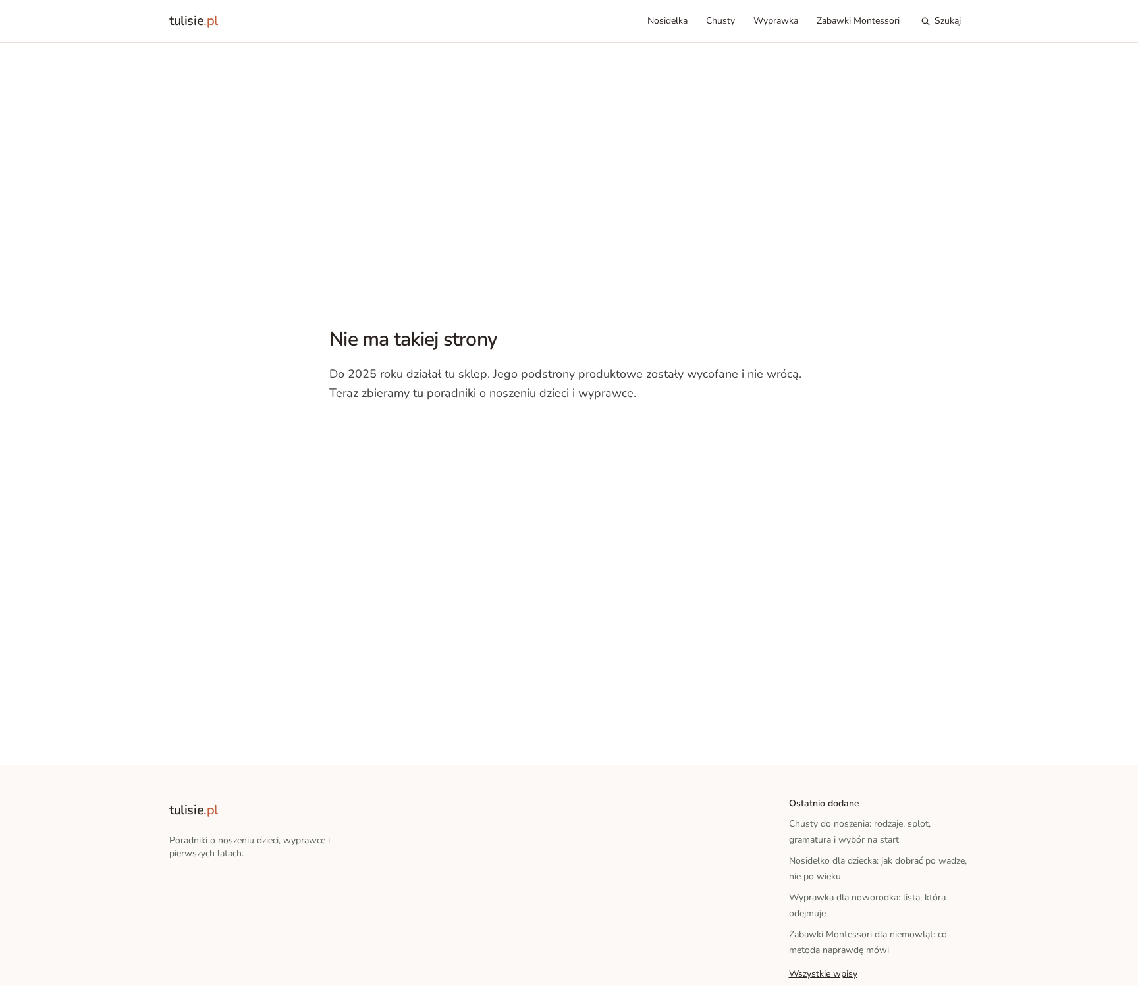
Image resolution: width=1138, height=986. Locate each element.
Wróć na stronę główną (397, 434)
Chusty (720, 20)
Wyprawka (775, 20)
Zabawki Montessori (858, 20)
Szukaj (948, 20)
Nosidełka (667, 20)
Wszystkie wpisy (823, 974)
